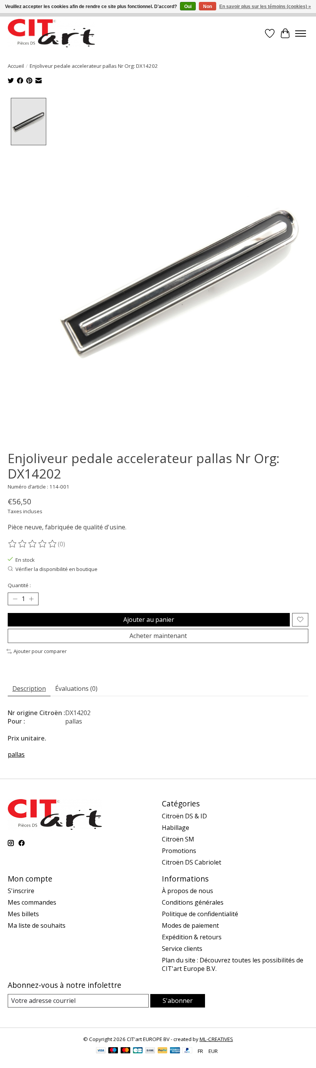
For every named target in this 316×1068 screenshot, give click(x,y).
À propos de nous (187, 891)
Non (207, 6)
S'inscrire (21, 891)
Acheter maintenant (158, 635)
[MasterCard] (126, 1051)
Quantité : (19, 585)
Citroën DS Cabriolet (191, 862)
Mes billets (23, 914)
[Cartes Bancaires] (138, 1051)
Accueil (16, 65)
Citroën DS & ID (184, 816)
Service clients (182, 948)
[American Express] (175, 1051)
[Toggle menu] (300, 33)
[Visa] (101, 1051)
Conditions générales (193, 902)
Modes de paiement (190, 925)
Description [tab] (29, 688)
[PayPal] (163, 1051)
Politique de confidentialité (200, 914)
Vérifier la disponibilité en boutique (56, 569)
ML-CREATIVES (216, 1039)
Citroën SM (178, 839)
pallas (16, 754)
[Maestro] (113, 1051)
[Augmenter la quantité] (31, 599)
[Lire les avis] (33, 544)
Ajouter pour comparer (40, 651)
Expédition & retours (192, 937)
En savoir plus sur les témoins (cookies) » (265, 6)
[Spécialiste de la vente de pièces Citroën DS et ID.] (51, 33)
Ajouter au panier (148, 619)
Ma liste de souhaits (37, 925)
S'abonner (178, 1000)
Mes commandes (32, 902)
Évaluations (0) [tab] (76, 688)
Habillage (175, 827)
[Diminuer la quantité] (15, 599)
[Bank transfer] (150, 1051)
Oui (188, 6)
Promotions (179, 850)
